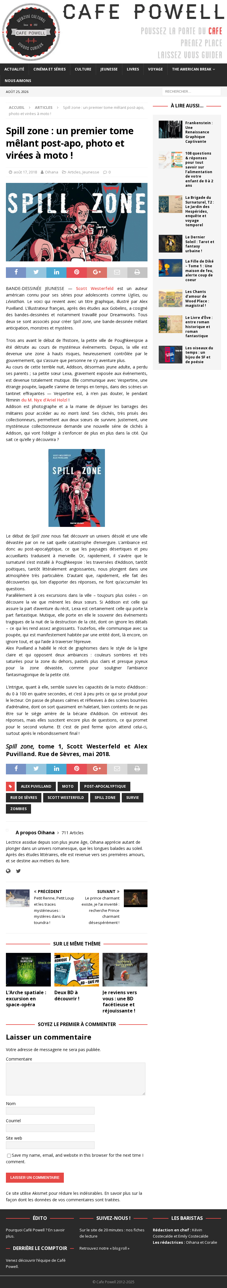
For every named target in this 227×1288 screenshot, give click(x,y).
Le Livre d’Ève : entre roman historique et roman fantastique (199, 326)
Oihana (51, 172)
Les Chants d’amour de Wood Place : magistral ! (197, 298)
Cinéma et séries (49, 69)
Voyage (155, 69)
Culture (83, 69)
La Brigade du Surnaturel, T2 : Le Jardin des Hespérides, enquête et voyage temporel (199, 211)
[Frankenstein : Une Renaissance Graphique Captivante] (170, 129)
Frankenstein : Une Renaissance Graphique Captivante (199, 132)
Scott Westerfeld (95, 288)
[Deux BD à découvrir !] (76, 970)
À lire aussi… (187, 105)
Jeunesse (109, 69)
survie (132, 797)
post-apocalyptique (105, 786)
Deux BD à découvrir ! (67, 995)
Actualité (14, 69)
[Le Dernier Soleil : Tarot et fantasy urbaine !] (170, 244)
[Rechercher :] (191, 91)
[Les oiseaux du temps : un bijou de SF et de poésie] (170, 354)
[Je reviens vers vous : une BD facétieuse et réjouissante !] (125, 970)
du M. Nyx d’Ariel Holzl (44, 400)
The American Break (191, 69)
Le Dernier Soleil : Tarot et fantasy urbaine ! (199, 244)
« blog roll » (119, 1248)
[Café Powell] (113, 60)
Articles (74, 172)
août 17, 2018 (25, 172)
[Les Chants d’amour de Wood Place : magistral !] (170, 298)
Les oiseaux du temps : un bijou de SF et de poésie (199, 354)
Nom (11, 1103)
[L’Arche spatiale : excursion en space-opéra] (28, 970)
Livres (133, 69)
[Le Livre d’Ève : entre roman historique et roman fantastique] (170, 324)
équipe (44, 1260)
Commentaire (19, 1059)
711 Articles (72, 832)
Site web (14, 1138)
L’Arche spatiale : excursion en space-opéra (26, 998)
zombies (18, 808)
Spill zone (105, 797)
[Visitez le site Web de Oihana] (8, 871)
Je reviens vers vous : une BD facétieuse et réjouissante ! (120, 1001)
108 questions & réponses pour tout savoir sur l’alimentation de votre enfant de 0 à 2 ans (199, 169)
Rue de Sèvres (23, 797)
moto (68, 786)
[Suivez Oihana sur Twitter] (16, 871)
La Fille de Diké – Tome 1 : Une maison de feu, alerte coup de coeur (199, 270)
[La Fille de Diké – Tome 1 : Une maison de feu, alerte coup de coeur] (170, 268)
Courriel (13, 1120)
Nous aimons (18, 80)
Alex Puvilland (36, 786)
